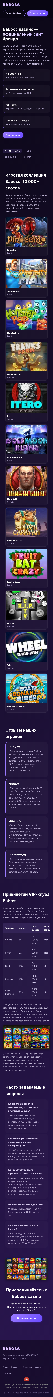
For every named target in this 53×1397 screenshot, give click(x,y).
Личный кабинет (14, 13)
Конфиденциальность (32, 1367)
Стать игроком (37, 13)
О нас (5, 1367)
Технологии (27, 157)
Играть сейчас (13, 135)
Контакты (7, 1373)
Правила (15, 1367)
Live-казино (10, 157)
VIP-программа (12, 151)
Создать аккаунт (26, 1318)
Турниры (30, 151)
